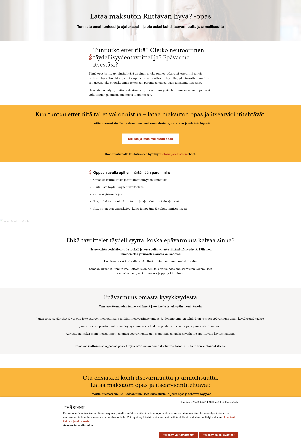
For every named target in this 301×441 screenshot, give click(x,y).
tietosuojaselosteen (173, 154)
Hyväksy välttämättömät (178, 435)
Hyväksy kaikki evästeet (219, 435)
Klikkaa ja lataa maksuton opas (150, 138)
